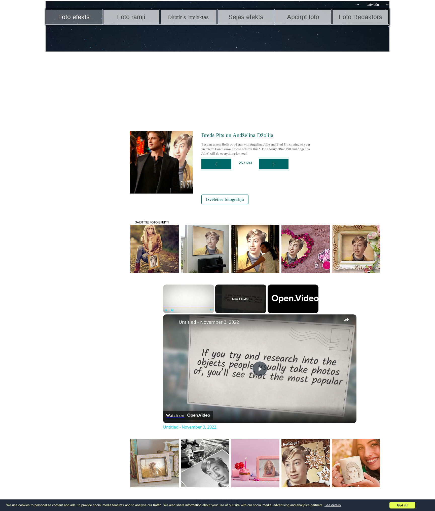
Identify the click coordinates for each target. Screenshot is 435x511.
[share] (346, 319)
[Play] (166, 310)
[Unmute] (172, 310)
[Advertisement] (84, 130)
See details (332, 505)
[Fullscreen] (211, 310)
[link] (171, 322)
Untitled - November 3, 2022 (209, 322)
